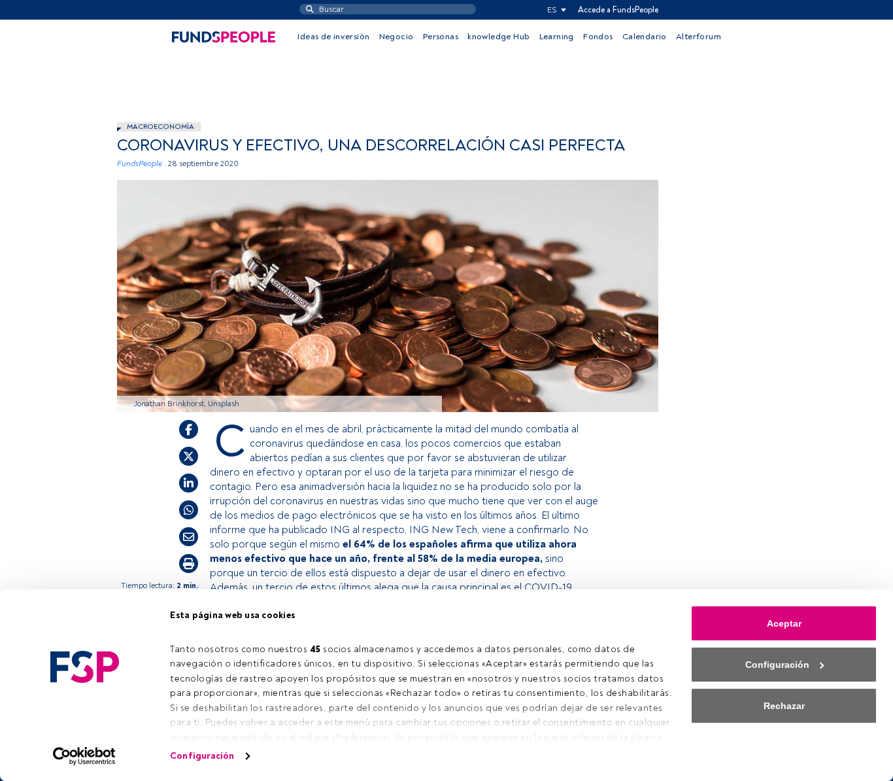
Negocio (396, 36)
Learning (556, 36)
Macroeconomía (160, 126)
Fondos (598, 36)
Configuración (202, 755)
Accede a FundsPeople (618, 10)
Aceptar (784, 623)
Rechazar (784, 706)
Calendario (644, 36)
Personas (440, 36)
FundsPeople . (141, 164)
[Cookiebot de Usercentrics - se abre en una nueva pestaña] (84, 756)
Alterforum (698, 36)
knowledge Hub (498, 36)
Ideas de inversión (333, 36)
